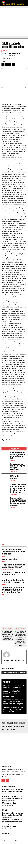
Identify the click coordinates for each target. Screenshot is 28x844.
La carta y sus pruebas (9, 559)
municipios (13, 471)
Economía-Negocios (7, 569)
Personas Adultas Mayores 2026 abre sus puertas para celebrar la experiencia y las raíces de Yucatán (18, 501)
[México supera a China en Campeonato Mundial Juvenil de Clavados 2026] (5, 455)
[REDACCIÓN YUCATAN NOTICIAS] (2, 54)
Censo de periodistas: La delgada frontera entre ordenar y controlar (13, 581)
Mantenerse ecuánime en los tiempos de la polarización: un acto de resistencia (13, 551)
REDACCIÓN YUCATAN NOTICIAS (15, 54)
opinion (3, 556)
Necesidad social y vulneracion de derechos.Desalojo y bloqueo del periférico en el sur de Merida (12, 590)
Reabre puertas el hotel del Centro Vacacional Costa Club (7, 638)
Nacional (13, 480)
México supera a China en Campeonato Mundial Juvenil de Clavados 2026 (18, 455)
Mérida (3, 594)
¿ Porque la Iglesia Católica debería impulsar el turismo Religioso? (13, 566)
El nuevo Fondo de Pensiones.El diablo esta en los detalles (13, 573)
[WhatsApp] (13, 64)
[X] (6, 64)
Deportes (13, 460)
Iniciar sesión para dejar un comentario (14, 672)
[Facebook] (2, 64)
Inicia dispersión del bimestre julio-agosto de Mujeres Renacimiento (17, 466)
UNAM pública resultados (14, 477)
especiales (13, 494)
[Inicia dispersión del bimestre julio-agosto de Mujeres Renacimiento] (5, 466)
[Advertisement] (14, 22)
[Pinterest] (9, 64)
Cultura (13, 507)
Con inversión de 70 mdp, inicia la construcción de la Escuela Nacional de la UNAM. (20, 642)
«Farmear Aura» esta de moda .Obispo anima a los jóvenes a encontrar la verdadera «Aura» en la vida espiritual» (18, 488)
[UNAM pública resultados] (5, 478)
